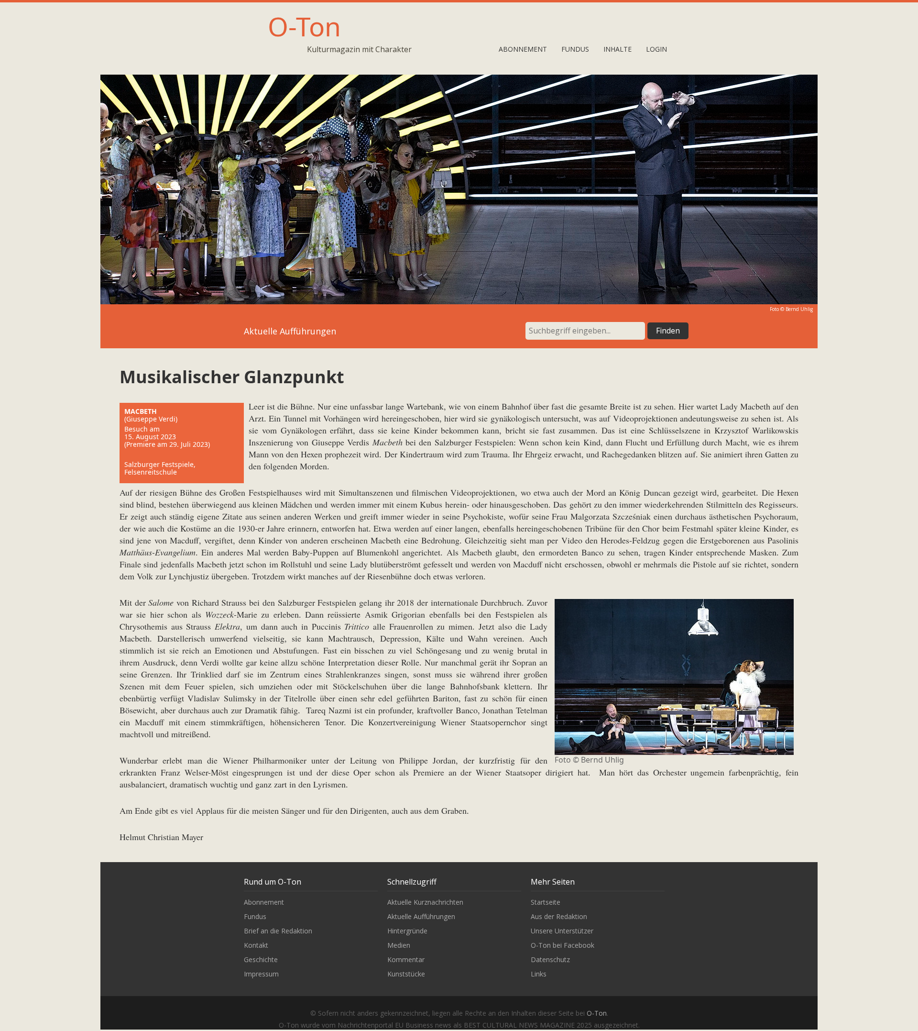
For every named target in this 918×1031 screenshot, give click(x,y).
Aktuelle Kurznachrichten (425, 902)
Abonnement (523, 49)
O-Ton (304, 26)
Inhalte (617, 49)
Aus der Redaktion (559, 916)
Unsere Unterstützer (562, 930)
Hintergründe (407, 930)
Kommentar (406, 959)
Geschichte (261, 959)
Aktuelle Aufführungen (421, 916)
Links (538, 973)
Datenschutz (550, 959)
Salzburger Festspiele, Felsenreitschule (160, 468)
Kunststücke (406, 973)
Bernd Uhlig (799, 309)
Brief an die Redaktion (278, 930)
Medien (398, 945)
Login (656, 49)
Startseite (545, 902)
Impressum (261, 973)
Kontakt (256, 945)
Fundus (575, 49)
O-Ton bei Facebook (562, 945)
